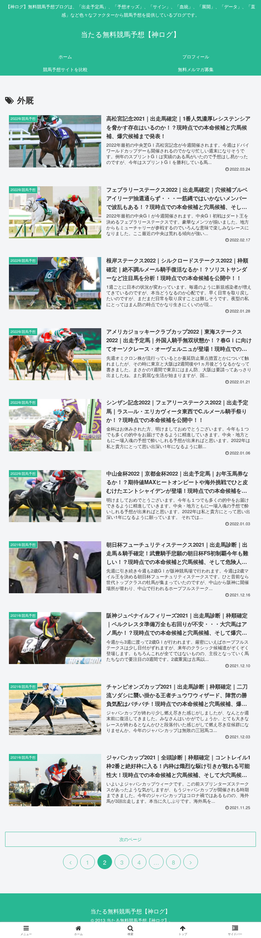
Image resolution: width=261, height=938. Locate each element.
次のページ (130, 839)
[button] (241, 886)
